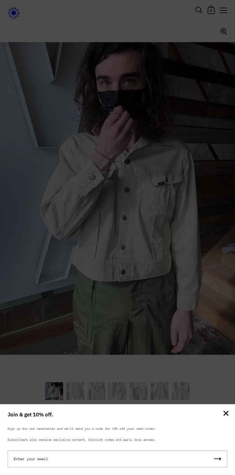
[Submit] (217, 459)
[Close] (226, 413)
